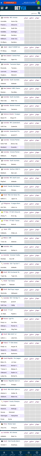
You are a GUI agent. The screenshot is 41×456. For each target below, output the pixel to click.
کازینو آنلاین (12, 454)
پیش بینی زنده (28, 454)
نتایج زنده (20, 454)
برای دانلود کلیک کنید (10, 2)
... (27, 21)
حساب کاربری (4, 454)
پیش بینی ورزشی (37, 454)
